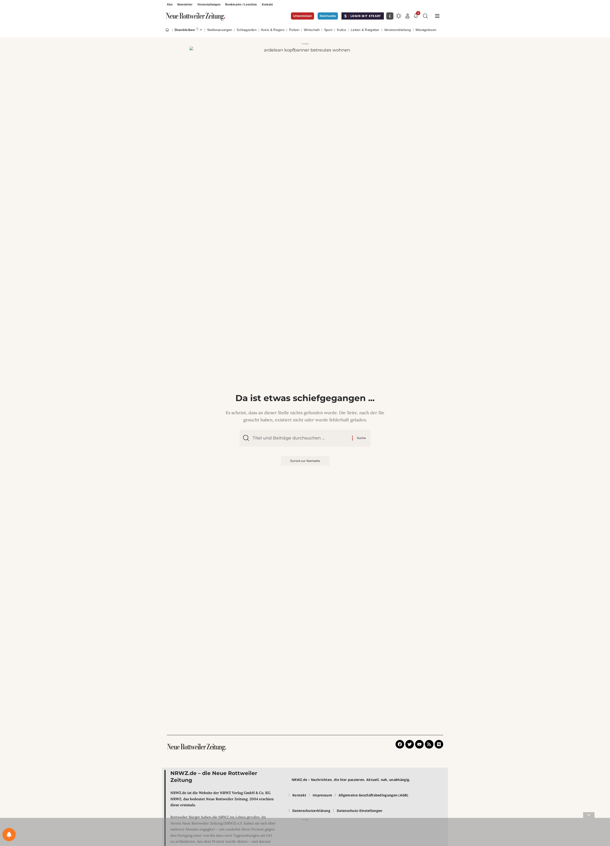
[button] (407, 16)
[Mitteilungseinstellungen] (9, 834)
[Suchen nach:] (300, 438)
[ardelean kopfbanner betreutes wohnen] (305, 84)
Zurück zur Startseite (305, 461)
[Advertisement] (305, 833)
